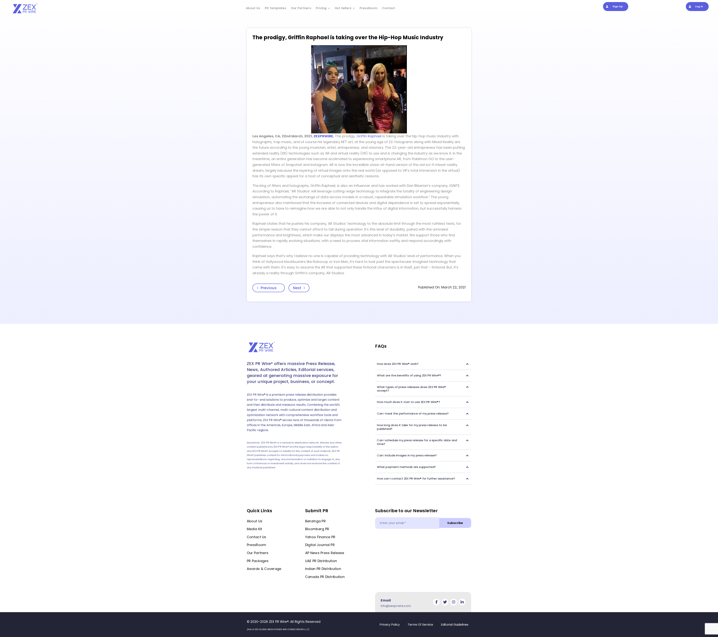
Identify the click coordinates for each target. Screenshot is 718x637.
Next (297, 287)
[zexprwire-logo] (25, 4)
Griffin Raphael (369, 136)
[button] (423, 364)
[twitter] (445, 602)
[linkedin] (462, 602)
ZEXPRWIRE (323, 136)
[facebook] (436, 602)
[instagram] (453, 602)
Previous (269, 287)
